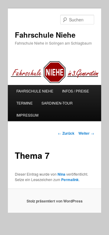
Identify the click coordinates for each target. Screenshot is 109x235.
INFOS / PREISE (75, 90)
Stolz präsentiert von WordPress (55, 201)
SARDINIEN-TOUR (57, 102)
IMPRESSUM (27, 115)
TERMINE (24, 102)
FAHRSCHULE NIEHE (34, 90)
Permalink (70, 179)
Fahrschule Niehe (45, 35)
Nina (61, 174)
